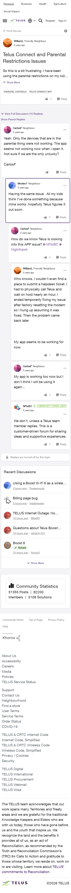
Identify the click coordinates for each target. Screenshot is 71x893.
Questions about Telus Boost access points (35, 528)
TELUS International (17, 774)
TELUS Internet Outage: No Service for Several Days (34, 513)
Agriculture (60, 3)
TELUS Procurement (17, 779)
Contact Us (10, 695)
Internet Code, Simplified (21, 740)
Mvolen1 (22, 183)
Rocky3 (35, 552)
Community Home (13, 619)
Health (42, 3)
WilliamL (18, 40)
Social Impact (11, 11)
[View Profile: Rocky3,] (7, 545)
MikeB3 (35, 518)
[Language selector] (31, 20)
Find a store (11, 706)
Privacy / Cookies (15, 755)
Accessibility (11, 661)
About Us (9, 656)
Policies (8, 677)
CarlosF (17, 127)
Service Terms (12, 716)
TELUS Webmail (14, 785)
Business (26, 3)
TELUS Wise (11, 790)
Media (6, 671)
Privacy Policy (56, 619)
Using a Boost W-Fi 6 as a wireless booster (40, 483)
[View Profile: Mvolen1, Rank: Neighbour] (12, 185)
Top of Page (36, 619)
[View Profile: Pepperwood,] (7, 485)
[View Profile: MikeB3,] (7, 515)
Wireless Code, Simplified (21, 750)
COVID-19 (10, 727)
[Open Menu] (65, 31)
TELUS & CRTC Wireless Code (26, 745)
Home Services (14, 30)
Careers (8, 666)
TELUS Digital (12, 769)
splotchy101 (38, 533)
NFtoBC (52, 244)
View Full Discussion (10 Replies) (24, 113)
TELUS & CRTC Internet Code (25, 735)
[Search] (40, 20)
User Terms (10, 711)
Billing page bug (25, 498)
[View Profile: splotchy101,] (7, 530)
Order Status (11, 721)
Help (5, 626)
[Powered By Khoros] (35, 637)
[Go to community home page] (18, 20)
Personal (9, 3)
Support (8, 690)
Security (8, 761)
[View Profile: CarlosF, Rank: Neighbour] (7, 129)
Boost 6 (19, 543)
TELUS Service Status (19, 682)
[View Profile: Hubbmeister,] (7, 500)
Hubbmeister (36, 503)
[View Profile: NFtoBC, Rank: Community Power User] (17, 408)
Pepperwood (36, 488)
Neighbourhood (14, 700)
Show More (13, 82)
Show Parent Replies (13, 119)
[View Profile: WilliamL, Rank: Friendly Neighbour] (7, 42)
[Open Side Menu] (5, 20)
